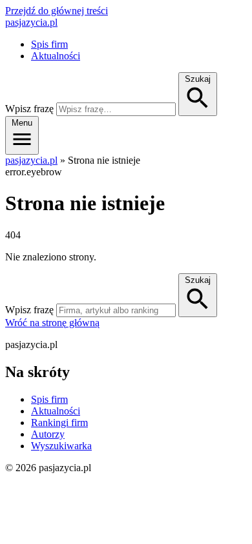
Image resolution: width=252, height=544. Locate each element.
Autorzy (48, 434)
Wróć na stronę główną (52, 322)
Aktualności (55, 55)
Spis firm (49, 44)
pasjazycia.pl (31, 22)
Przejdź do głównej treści (56, 10)
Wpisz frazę (29, 108)
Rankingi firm (59, 422)
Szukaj (198, 280)
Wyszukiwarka (61, 445)
